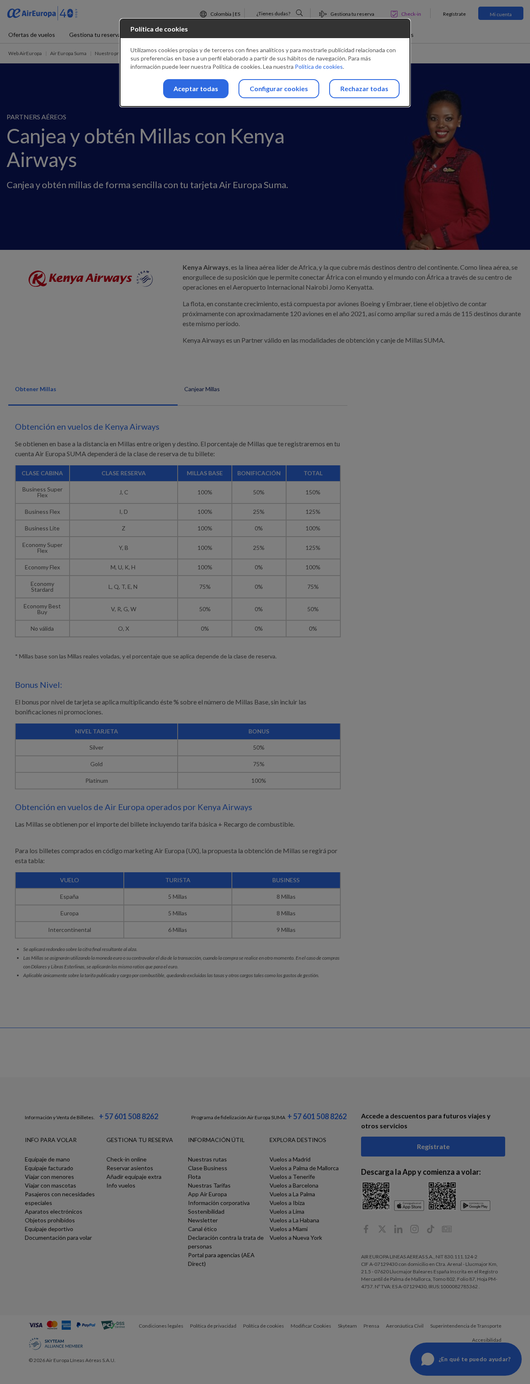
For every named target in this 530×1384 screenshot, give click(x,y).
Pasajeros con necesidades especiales (60, 1198)
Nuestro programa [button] (115, 53)
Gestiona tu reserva (95, 34)
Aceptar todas (195, 88)
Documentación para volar (58, 1237)
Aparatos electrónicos (53, 1211)
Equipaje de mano (47, 1159)
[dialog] (265, 62)
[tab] (93, 393)
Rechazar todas (364, 88)
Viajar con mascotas (50, 1185)
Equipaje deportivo (49, 1228)
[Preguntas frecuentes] (299, 13)
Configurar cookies (279, 88)
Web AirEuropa (25, 53)
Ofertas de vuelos (31, 34)
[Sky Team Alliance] (56, 1344)
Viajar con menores (49, 1176)
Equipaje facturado (49, 1167)
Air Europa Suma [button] (68, 53)
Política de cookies (319, 66)
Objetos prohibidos (50, 1220)
